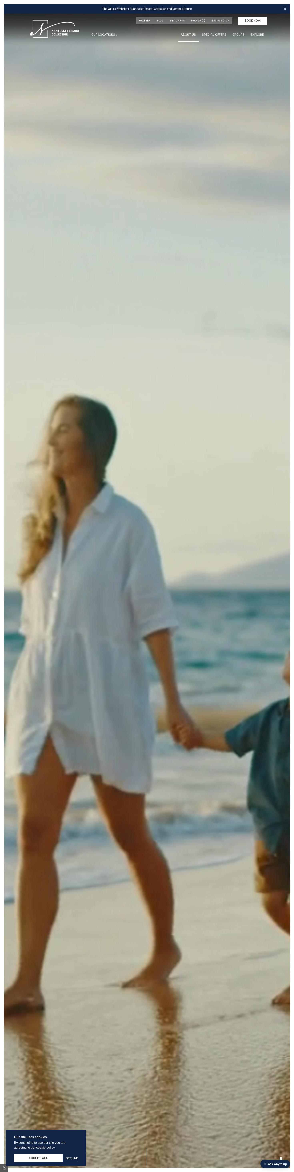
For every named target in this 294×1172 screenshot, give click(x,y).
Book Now (253, 20)
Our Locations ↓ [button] (104, 34)
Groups (238, 34)
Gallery (145, 20)
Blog (160, 20)
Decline (72, 1158)
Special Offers (214, 34)
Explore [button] (257, 34)
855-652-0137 (220, 20)
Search (196, 20)
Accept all (38, 1158)
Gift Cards (177, 20)
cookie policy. (45, 1147)
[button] (285, 9)
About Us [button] (188, 34)
